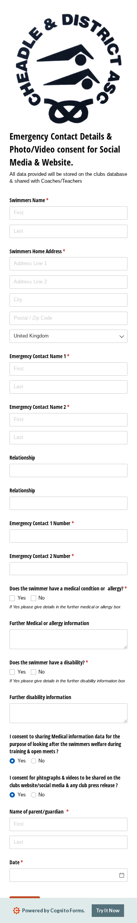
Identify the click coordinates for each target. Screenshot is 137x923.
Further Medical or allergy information (49, 623)
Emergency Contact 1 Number (51, 523)
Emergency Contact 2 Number (51, 556)
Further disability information (40, 697)
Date (25, 862)
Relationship (23, 457)
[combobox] (68, 336)
